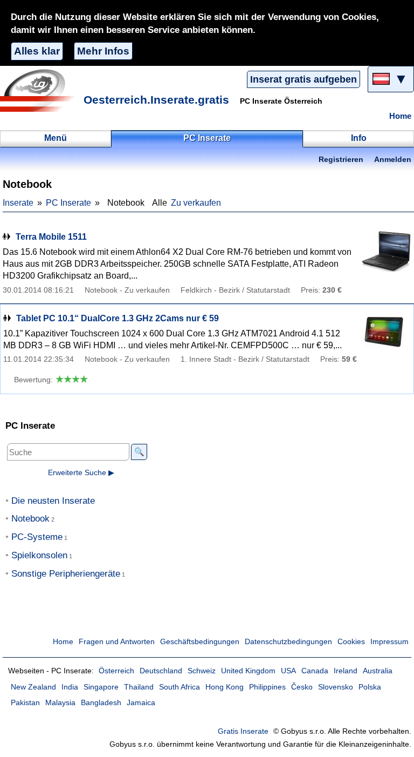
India (69, 687)
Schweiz (202, 671)
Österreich (116, 671)
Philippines (267, 687)
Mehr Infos (103, 51)
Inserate (18, 202)
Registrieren (341, 160)
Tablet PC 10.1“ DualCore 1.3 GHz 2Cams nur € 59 (117, 318)
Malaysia (60, 703)
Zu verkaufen (196, 202)
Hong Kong (224, 687)
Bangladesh (101, 703)
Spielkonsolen (39, 555)
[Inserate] (40, 90)
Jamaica (141, 703)
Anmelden (392, 160)
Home (400, 116)
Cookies (351, 642)
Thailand (139, 687)
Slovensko (335, 687)
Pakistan (25, 703)
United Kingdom (248, 671)
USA (288, 671)
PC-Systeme (37, 537)
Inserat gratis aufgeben (303, 79)
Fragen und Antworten (117, 642)
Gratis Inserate (243, 731)
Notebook (30, 518)
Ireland (345, 671)
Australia (377, 671)
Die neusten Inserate (53, 501)
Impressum (389, 642)
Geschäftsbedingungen (199, 642)
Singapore (101, 687)
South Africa (179, 687)
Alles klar (37, 51)
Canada (314, 671)
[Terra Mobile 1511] (384, 251)
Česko (302, 687)
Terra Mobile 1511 (51, 236)
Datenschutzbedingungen (288, 642)
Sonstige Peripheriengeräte (65, 574)
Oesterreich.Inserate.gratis (156, 99)
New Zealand (33, 687)
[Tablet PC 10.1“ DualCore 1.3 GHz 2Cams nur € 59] (384, 333)
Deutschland (161, 671)
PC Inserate (68, 202)
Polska (369, 687)
